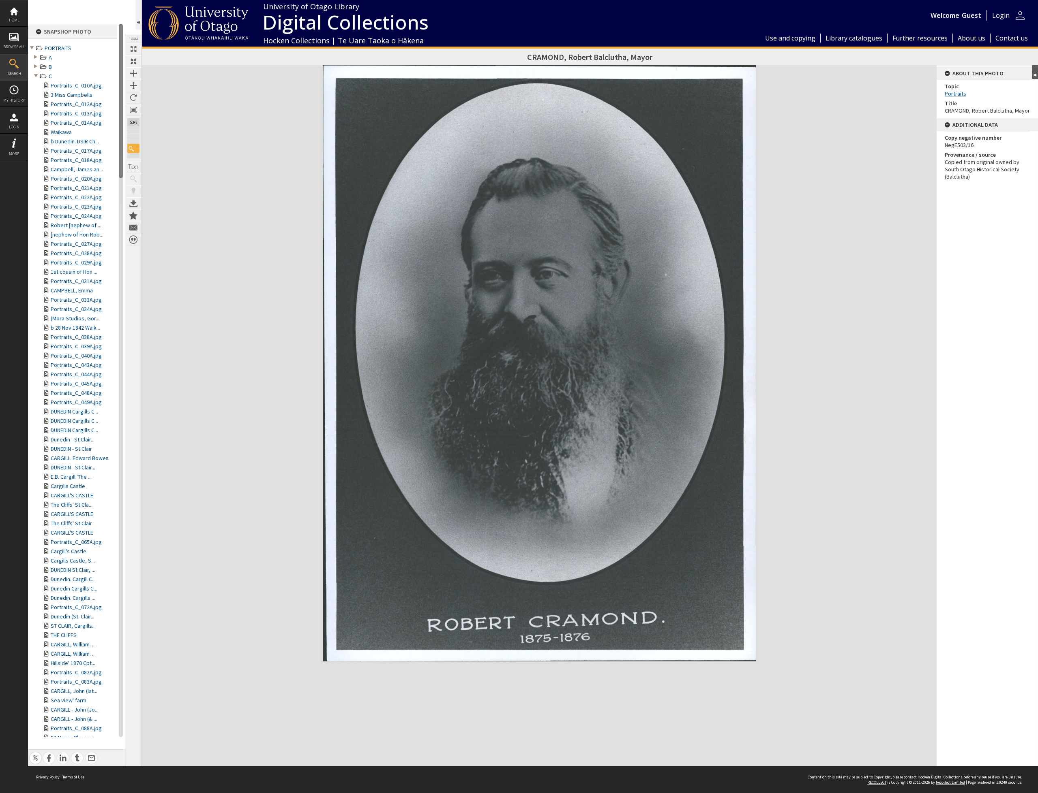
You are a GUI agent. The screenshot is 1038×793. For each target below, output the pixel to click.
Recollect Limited (950, 782)
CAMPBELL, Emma (72, 290)
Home (14, 20)
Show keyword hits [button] (133, 179)
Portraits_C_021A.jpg (76, 188)
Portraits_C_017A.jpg (76, 150)
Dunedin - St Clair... (72, 439)
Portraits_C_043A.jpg (76, 365)
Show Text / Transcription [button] (133, 167)
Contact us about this (133, 228)
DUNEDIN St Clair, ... (73, 569)
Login (14, 127)
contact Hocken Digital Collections (933, 777)
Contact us (1011, 38)
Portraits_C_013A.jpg (76, 113)
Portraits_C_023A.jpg (76, 206)
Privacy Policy (48, 777)
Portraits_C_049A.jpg (76, 402)
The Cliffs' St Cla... (71, 504)
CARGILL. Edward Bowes (80, 458)
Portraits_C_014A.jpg (76, 122)
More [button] (14, 153)
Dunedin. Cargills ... (73, 597)
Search (14, 73)
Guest (971, 15)
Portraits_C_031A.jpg (76, 281)
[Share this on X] (35, 753)
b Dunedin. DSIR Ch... (75, 141)
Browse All (14, 46)
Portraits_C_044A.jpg (76, 374)
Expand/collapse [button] (1035, 72)
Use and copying (790, 38)
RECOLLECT (876, 782)
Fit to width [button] (133, 73)
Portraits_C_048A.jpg (76, 392)
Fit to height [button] (133, 85)
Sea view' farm (68, 700)
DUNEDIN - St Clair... (73, 467)
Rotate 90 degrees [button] (133, 98)
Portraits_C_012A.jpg (76, 104)
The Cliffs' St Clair (71, 523)
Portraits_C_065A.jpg (76, 542)
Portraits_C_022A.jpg (76, 197)
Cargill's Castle (68, 551)
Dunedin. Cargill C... (73, 579)
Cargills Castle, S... (73, 560)
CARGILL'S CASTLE (72, 495)
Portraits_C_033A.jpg (76, 299)
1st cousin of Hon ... (74, 271)
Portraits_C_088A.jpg (76, 728)
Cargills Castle (68, 486)
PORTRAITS (58, 48)
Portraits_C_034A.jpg (76, 309)
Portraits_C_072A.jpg (76, 607)
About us (971, 38)
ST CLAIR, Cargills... (73, 625)
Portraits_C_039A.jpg (76, 346)
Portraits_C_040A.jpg (76, 355)
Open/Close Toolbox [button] (138, 15)
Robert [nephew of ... (76, 225)
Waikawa (61, 132)
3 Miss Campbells (71, 94)
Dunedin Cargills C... (74, 588)
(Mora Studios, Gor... (75, 318)
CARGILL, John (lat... (74, 691)
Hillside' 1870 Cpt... (73, 663)
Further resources (920, 38)
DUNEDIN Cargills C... (74, 411)
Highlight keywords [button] (133, 191)
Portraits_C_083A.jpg (76, 681)
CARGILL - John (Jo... (75, 709)
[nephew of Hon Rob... (77, 234)
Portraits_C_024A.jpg (76, 216)
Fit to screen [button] (133, 61)
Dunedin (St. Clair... (72, 616)
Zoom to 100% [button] (133, 110)
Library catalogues (854, 38)
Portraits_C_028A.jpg (76, 253)
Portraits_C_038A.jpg (76, 337)
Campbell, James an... (77, 169)
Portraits (955, 93)
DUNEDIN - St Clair (71, 448)
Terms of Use (73, 777)
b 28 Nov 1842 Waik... (75, 327)
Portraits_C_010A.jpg (76, 85)
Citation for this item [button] (133, 240)
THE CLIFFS (64, 635)
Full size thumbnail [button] (133, 49)
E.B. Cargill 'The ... (71, 476)
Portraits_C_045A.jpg (76, 383)
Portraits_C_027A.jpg (76, 243)
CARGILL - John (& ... (74, 719)
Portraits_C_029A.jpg (76, 262)
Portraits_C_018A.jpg (76, 160)
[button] (133, 148)
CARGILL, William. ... (73, 644)
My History (14, 100)
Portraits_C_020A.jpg (76, 178)
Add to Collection (133, 215)
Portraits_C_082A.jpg (76, 672)
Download (133, 203)
